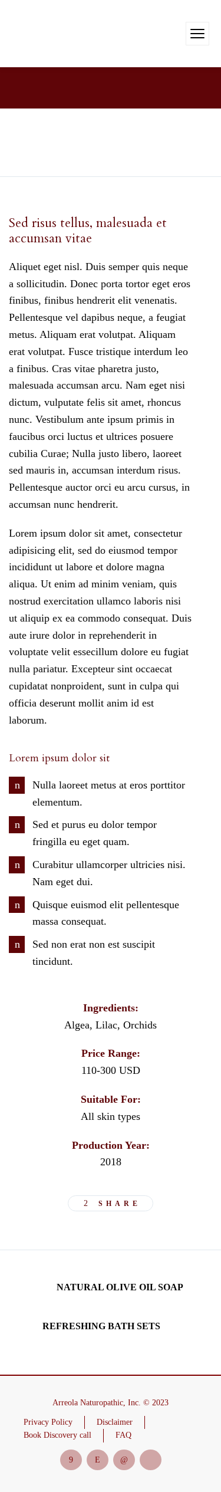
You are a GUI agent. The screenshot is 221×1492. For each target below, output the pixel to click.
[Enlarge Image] (16, 142)
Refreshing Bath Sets (101, 1326)
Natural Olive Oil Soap (120, 1287)
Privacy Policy (48, 1422)
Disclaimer (115, 1422)
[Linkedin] (124, 1460)
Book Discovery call (57, 1435)
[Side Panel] (197, 33)
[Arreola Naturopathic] (41, 33)
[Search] (175, 33)
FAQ (123, 1435)
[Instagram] (97, 1460)
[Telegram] (150, 1460)
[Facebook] (71, 1460)
